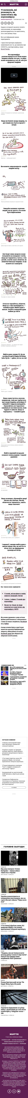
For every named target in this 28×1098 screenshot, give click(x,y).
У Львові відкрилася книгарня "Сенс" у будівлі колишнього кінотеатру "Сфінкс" (12, 767)
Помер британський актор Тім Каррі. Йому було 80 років (12, 983)
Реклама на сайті (6, 1039)
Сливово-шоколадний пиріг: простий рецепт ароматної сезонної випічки (11, 744)
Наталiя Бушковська (6, 19)
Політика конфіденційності (19, 1039)
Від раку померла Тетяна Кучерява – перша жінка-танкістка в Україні (10, 871)
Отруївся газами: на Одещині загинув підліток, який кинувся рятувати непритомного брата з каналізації (12, 752)
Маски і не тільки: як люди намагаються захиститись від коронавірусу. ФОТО (14, 607)
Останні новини (8, 740)
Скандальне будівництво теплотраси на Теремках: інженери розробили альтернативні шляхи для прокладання (13, 782)
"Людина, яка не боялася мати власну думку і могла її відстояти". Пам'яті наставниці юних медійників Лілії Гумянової (14, 956)
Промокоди (23, 1043)
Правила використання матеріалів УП (14, 1041)
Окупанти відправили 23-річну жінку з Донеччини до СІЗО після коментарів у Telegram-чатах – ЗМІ (13, 1010)
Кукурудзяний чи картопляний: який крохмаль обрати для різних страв (13, 774)
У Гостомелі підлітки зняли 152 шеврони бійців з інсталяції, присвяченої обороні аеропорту (12, 760)
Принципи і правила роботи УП (10, 1043)
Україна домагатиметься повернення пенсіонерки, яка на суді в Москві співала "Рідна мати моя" (13, 899)
